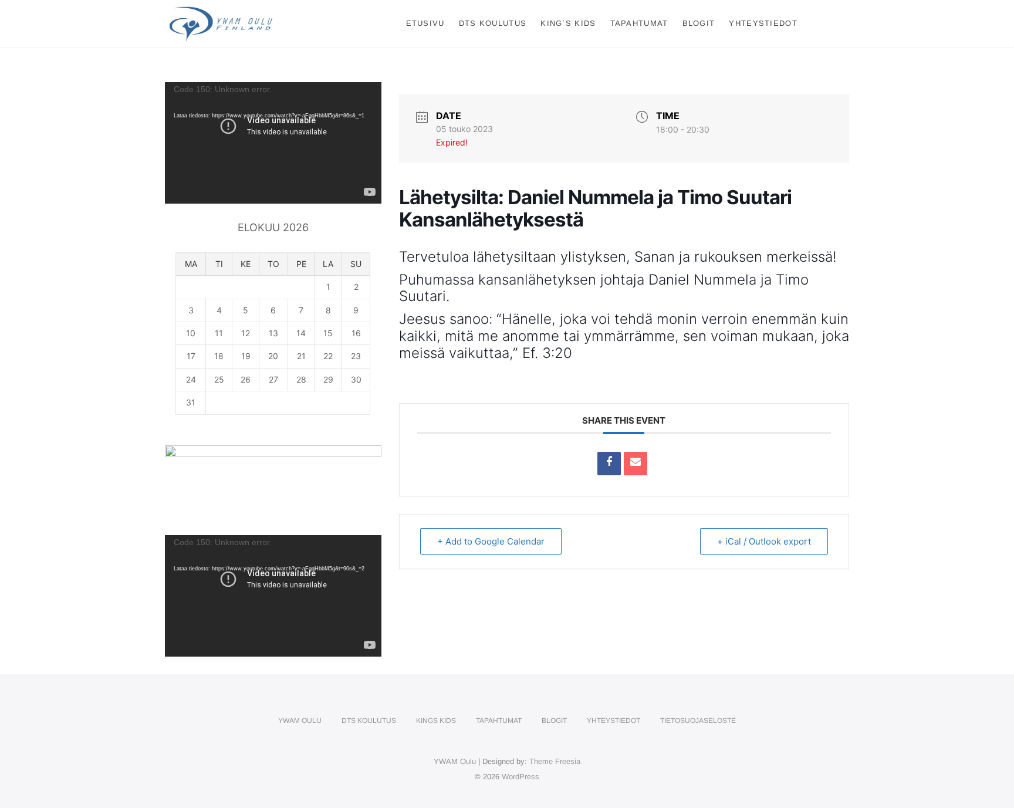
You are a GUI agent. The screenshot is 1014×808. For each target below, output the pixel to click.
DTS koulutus (493, 23)
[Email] (635, 463)
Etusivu (425, 23)
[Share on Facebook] (609, 463)
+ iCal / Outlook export (764, 541)
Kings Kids (436, 720)
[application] (273, 143)
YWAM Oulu (300, 720)
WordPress (520, 776)
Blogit (698, 23)
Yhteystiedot (763, 23)
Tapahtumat (639, 23)
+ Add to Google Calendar (491, 541)
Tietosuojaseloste (698, 720)
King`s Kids (568, 23)
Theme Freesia (554, 761)
